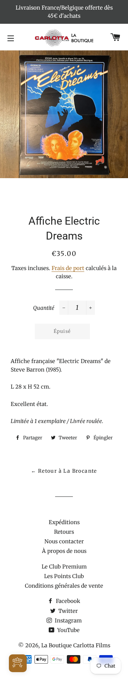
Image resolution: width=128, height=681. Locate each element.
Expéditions (64, 522)
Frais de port (68, 268)
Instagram (67, 620)
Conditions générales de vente (64, 585)
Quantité (43, 307)
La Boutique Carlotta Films (75, 645)
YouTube (68, 630)
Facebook (67, 601)
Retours (64, 531)
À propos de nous (64, 551)
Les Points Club (64, 576)
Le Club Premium (64, 566)
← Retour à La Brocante (64, 471)
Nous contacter (64, 541)
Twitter (67, 611)
